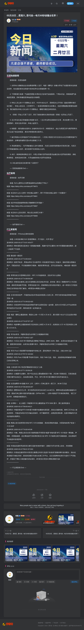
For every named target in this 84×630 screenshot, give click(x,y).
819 (19, 519)
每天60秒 (13, 10)
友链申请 (40, 623)
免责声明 (48, 623)
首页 (7, 10)
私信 (74, 21)
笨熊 (13, 20)
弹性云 (56, 625)
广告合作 (55, 623)
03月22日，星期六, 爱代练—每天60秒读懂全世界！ (32, 15)
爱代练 (50, 625)
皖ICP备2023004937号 (75, 625)
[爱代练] (8, 624)
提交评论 (74, 582)
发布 (71, 3)
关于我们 (63, 623)
